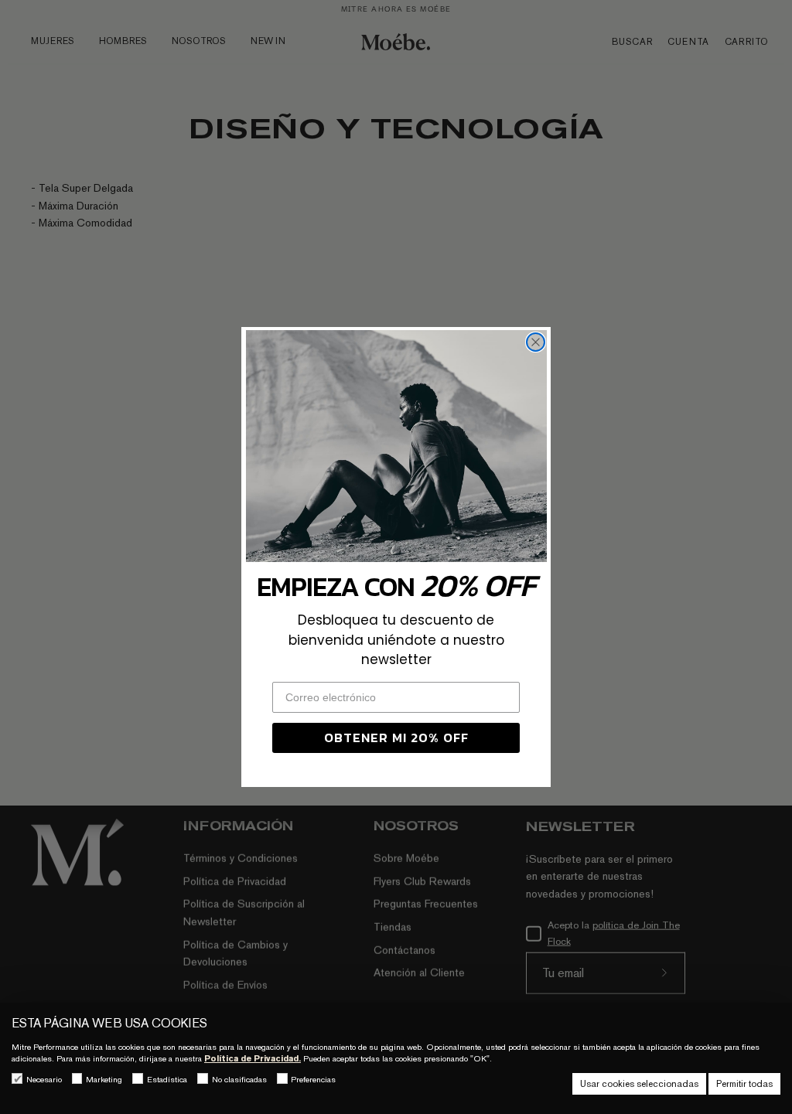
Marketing (104, 1079)
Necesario (44, 1079)
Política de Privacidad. (252, 1058)
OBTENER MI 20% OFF (396, 737)
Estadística (167, 1079)
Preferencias (313, 1079)
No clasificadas (239, 1079)
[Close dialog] (535, 342)
